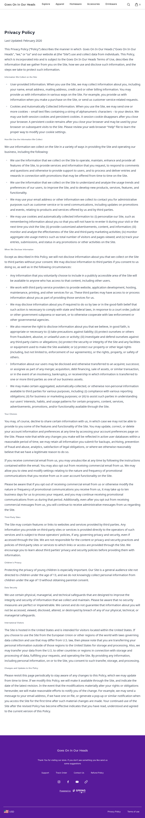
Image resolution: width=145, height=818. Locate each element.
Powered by (65, 791)
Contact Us (79, 772)
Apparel (60, 4)
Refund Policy (97, 772)
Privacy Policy (114, 811)
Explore (46, 4)
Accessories (93, 4)
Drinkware (111, 4)
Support (45, 772)
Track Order (61, 772)
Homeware (76, 4)
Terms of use (133, 811)
